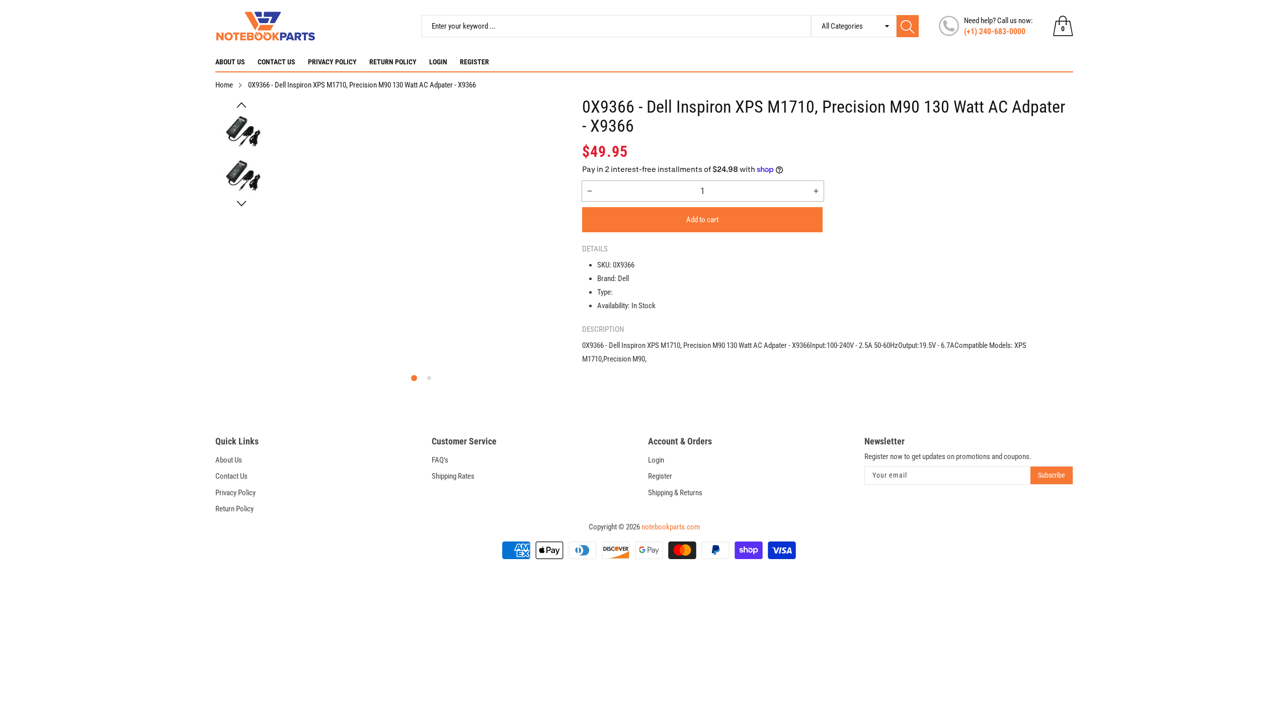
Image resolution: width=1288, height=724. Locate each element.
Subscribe (1051, 475)
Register (474, 62)
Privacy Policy (332, 62)
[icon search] (908, 26)
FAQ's (440, 460)
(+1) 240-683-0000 (994, 31)
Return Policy (393, 62)
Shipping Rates (453, 476)
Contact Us (276, 62)
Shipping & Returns (675, 492)
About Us (230, 62)
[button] (241, 105)
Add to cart (702, 219)
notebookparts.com (670, 526)
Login (438, 62)
